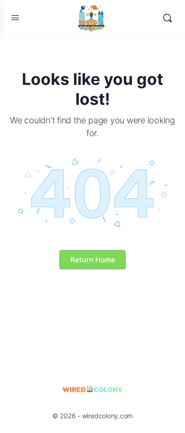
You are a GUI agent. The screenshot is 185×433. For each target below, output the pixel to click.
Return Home (92, 259)
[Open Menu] (15, 17)
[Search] (167, 18)
